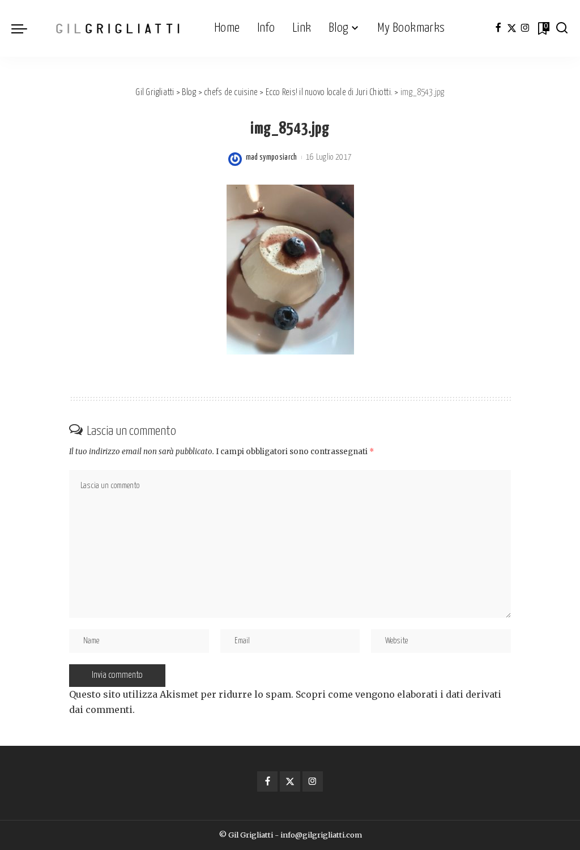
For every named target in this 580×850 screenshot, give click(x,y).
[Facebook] (498, 28)
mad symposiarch (271, 157)
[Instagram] (525, 28)
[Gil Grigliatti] (118, 28)
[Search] (562, 28)
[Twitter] (512, 28)
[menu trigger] (25, 28)
